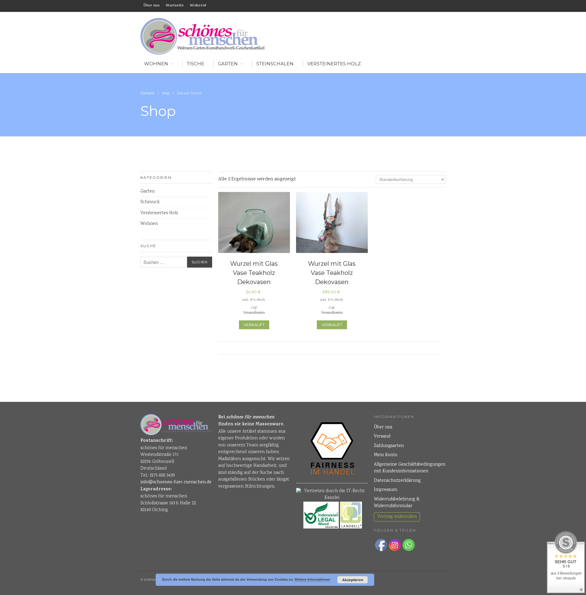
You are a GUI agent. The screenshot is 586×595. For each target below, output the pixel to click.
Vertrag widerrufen (397, 517)
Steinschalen (275, 64)
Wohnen (149, 224)
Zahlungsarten (389, 446)
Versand (382, 436)
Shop (165, 93)
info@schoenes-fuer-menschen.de (176, 482)
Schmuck (150, 202)
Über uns (151, 6)
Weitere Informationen (312, 579)
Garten (228, 64)
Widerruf (198, 6)
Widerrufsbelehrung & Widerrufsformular (397, 503)
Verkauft (254, 324)
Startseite (175, 6)
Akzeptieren (352, 579)
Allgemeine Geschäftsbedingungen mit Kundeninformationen (409, 468)
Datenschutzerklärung (397, 481)
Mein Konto (385, 455)
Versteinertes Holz (334, 64)
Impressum (385, 490)
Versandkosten (254, 313)
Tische (195, 64)
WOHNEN (156, 64)
